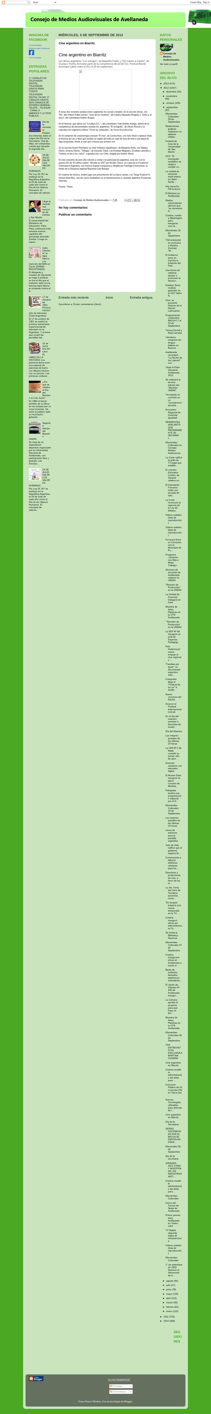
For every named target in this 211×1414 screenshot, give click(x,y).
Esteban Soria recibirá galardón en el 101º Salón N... (174, 290)
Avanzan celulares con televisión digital (174, 767)
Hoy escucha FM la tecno (173, 187)
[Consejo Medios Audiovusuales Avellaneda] (31, 54)
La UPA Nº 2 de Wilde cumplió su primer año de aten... (173, 753)
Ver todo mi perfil (169, 64)
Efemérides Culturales (172, 1197)
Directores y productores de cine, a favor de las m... (173, 878)
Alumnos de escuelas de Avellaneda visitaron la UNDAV (173, 575)
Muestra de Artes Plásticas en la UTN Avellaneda (173, 612)
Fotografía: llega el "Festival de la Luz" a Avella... (173, 684)
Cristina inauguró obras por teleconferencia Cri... (174, 923)
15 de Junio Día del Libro (46, 347)
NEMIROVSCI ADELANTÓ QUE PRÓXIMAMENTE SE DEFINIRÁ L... (174, 430)
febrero (170, 1307)
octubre (170, 103)
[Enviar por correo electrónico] (126, 200)
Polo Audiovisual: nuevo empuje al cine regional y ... (173, 653)
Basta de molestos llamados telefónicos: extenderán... (174, 975)
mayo (169, 1294)
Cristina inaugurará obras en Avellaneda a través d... (173, 960)
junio (169, 1289)
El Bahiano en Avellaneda (173, 194)
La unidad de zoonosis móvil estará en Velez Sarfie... (173, 176)
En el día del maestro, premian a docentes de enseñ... (173, 721)
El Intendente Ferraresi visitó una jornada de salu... (172, 490)
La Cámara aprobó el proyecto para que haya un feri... (172, 1006)
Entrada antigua (141, 297)
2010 (166, 1321)
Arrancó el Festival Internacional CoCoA (173, 708)
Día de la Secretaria (172, 1123)
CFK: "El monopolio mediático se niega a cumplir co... (173, 161)
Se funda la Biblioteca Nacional (172, 935)
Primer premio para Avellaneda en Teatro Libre (173, 1220)
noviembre (171, 96)
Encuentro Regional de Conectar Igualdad (173, 413)
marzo (169, 1302)
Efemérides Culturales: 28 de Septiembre (173, 118)
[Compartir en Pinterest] (138, 200)
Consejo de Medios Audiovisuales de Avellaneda (89, 20)
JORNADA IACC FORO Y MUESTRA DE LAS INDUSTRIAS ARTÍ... (174, 1170)
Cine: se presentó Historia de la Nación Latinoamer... (174, 305)
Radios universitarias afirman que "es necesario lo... (174, 205)
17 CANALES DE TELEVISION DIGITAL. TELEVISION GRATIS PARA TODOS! (37, 85)
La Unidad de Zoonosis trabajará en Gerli (173, 598)
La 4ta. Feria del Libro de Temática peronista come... (173, 893)
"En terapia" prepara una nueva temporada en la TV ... (173, 908)
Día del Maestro (174, 731)
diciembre (171, 91)
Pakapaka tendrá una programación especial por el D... (173, 795)
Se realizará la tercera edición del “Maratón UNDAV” (173, 385)
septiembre (172, 107)
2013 (166, 83)
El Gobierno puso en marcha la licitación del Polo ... (173, 260)
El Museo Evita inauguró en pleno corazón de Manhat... (173, 780)
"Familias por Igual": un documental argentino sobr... (173, 669)
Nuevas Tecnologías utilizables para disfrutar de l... (174, 1105)
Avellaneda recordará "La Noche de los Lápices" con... (174, 357)
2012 (166, 88)
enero (169, 1311)
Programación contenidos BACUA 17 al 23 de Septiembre (173, 320)
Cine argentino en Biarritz (173, 1064)
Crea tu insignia (35, 58)
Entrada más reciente (74, 297)
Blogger (128, 1401)
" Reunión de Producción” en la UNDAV (173, 624)
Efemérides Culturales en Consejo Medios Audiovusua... (174, 447)
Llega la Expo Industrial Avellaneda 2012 (173, 371)
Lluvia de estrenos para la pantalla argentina (172, 835)
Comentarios (119, 1391)
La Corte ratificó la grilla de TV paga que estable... (174, 461)
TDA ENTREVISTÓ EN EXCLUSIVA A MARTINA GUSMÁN (174, 1052)
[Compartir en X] (132, 200)
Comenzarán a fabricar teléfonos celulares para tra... (173, 863)
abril (168, 1298)
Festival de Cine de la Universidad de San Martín (173, 146)
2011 (166, 1316)
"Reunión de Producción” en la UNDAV (173, 587)
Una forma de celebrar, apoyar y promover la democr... (173, 275)
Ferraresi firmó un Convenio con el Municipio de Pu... (173, 545)
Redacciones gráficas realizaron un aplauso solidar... (174, 131)
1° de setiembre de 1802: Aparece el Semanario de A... (174, 1270)
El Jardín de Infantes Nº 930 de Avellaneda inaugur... (173, 990)
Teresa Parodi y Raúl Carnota (174, 331)
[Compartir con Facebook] (135, 200)
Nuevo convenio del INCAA (173, 697)
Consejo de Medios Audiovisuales (171, 56)
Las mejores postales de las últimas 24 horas (173, 739)
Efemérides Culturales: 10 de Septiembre (173, 809)
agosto (170, 1281)
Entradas (117, 1386)
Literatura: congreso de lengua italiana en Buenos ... (173, 342)
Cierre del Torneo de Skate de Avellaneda (173, 1207)
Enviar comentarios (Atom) (87, 304)
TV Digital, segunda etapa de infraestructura (174, 1235)
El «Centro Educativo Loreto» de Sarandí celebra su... (173, 475)
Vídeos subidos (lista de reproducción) (174, 519)
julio (168, 1285)
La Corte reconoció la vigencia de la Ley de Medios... (173, 505)
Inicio (109, 297)
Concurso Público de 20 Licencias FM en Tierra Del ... (174, 1090)
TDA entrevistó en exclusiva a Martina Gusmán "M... (173, 245)
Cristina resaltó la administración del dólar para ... (174, 1075)
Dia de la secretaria (46, 126)
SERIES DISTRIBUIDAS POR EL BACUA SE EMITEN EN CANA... (173, 1135)
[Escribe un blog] (129, 200)
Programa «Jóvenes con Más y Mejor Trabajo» (172, 560)
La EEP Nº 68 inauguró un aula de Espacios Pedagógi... (173, 636)
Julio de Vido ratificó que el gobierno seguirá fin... (174, 849)
